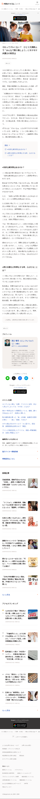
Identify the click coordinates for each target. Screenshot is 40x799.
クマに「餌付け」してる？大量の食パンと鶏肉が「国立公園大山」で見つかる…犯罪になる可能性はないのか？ (15, 678)
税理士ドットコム (7, 769)
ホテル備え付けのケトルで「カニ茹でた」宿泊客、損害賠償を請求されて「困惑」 (18, 425)
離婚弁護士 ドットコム (26, 780)
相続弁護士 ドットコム (28, 776)
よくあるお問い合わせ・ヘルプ (10, 745)
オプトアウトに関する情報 (9, 759)
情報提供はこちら (8, 459)
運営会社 (21, 755)
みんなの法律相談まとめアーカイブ (11, 783)
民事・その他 (19, 9)
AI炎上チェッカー (7, 787)
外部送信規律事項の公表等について (11, 752)
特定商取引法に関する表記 (9, 755)
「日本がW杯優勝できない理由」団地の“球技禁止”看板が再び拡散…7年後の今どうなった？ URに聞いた (14, 580)
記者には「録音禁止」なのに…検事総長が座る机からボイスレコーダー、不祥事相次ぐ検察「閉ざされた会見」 (15, 696)
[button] (32, 378)
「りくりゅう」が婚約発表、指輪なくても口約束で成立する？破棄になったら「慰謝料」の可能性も (14, 504)
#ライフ (8, 63)
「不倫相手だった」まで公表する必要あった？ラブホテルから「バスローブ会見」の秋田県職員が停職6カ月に (15, 637)
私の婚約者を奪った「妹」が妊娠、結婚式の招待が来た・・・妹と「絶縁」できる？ (19, 418)
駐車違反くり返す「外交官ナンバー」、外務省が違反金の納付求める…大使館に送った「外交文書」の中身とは (15, 655)
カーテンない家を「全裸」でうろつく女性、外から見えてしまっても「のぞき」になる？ (19, 405)
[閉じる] (38, 13)
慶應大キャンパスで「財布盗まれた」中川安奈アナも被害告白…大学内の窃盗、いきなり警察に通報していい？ (14, 544)
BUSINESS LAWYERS (8, 773)
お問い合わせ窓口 (26, 745)
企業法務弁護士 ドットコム (9, 780)
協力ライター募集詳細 (10, 451)
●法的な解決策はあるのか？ (17, 149)
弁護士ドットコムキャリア (24, 773)
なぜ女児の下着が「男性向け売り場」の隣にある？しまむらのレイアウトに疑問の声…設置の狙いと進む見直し (15, 614)
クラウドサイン (19, 769)
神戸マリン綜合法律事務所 (20, 346)
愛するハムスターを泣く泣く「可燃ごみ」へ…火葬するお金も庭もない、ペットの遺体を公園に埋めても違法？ (14, 562)
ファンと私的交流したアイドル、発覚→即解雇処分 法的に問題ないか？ (19, 431)
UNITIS (26, 783)
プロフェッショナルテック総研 (10, 776)
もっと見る (6, 594)
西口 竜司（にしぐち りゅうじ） (23, 342)
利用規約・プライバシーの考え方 (11, 748)
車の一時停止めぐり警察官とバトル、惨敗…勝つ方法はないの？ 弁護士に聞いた (19, 411)
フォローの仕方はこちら (20, 14)
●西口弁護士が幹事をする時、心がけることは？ (21, 154)
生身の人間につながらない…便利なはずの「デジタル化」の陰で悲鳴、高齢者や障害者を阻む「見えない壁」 (14, 521)
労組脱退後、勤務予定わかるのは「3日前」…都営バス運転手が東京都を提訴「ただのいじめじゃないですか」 (14, 483)
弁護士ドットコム (8, 9)
